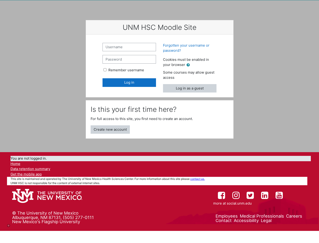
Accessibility (246, 220)
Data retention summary (30, 169)
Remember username (126, 70)
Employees (227, 216)
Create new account (110, 129)
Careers (294, 216)
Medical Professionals (262, 216)
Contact (224, 220)
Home (15, 163)
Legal (266, 220)
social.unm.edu (239, 203)
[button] (189, 65)
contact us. (197, 179)
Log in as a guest (190, 88)
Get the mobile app (26, 174)
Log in (129, 82)
